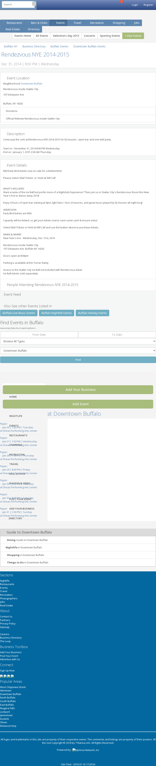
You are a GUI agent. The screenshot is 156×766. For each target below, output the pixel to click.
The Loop (5, 641)
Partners (5, 620)
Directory (34, 29)
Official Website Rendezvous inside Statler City (32, 118)
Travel (77, 23)
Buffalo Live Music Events (19, 313)
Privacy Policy (8, 623)
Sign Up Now (7, 670)
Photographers (9, 598)
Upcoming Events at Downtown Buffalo (50, 413)
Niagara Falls (7, 708)
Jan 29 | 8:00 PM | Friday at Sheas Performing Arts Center (18, 469)
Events (60, 23)
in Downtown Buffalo (24, 547)
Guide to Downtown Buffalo (27, 540)
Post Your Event (9, 656)
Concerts (89, 35)
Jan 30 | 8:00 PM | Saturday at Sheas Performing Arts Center (18, 498)
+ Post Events (133, 35)
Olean (3, 722)
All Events (42, 35)
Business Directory (11, 637)
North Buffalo (7, 697)
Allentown (5, 690)
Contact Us (6, 616)
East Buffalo (7, 704)
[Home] (117, 5)
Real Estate (6, 605)
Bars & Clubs (38, 23)
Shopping (118, 23)
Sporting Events (110, 35)
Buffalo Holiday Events (92, 313)
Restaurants (14, 23)
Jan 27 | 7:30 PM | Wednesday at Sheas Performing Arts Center (18, 441)
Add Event (80, 404)
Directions (11, 111)
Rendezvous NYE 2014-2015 (35, 54)
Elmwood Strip (8, 726)
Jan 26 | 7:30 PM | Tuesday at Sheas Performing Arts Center (18, 427)
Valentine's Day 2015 (66, 35)
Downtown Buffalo (31, 83)
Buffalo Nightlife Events (56, 313)
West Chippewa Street (13, 687)
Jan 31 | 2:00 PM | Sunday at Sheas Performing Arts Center (18, 512)
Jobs (136, 23)
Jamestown (6, 715)
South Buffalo (8, 701)
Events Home (22, 35)
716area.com (82, 743)
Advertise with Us (10, 659)
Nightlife (5, 580)
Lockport (5, 711)
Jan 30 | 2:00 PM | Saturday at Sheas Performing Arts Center (18, 484)
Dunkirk (4, 719)
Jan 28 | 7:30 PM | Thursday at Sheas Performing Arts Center (18, 455)
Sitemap (5, 627)
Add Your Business (80, 389)
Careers (4, 634)
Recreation (96, 23)
